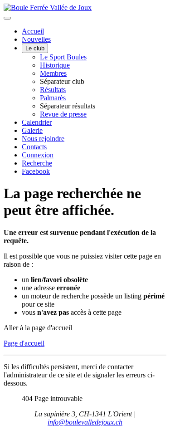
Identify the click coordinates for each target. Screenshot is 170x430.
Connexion (37, 155)
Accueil (33, 31)
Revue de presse (63, 114)
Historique (55, 65)
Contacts (34, 147)
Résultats (53, 89)
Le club (34, 48)
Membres (53, 73)
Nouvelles (36, 39)
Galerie (32, 130)
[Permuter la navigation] (7, 18)
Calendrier (37, 122)
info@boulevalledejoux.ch (85, 422)
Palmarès (53, 98)
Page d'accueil (24, 343)
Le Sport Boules (63, 57)
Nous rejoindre (43, 138)
